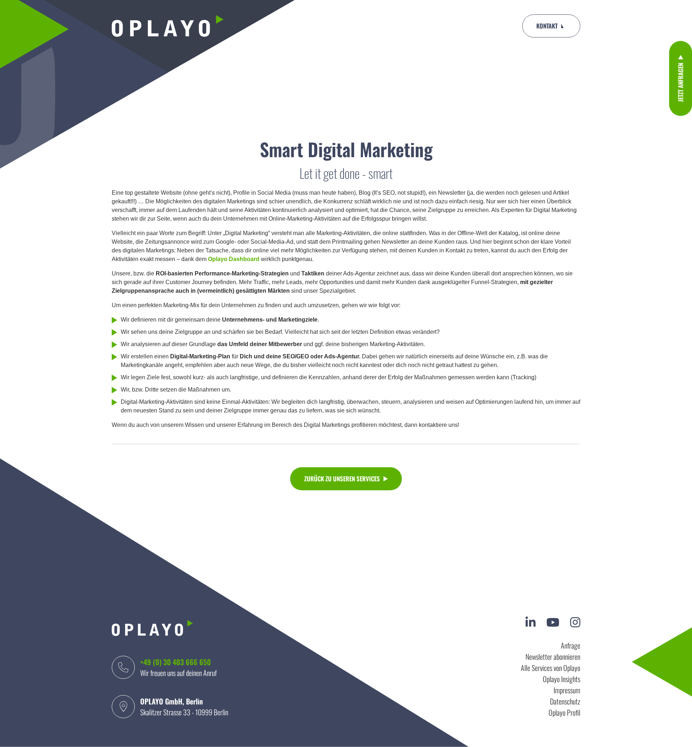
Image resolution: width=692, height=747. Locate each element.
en (508, 26)
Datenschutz (565, 701)
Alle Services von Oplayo (550, 667)
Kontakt (547, 25)
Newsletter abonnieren (552, 656)
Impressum (567, 690)
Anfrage (570, 645)
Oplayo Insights (561, 678)
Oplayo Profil (564, 712)
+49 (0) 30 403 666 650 (175, 662)
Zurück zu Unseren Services (342, 478)
